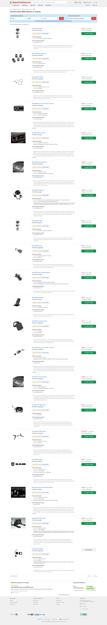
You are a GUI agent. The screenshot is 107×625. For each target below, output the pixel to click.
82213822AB (40, 406)
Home (11, 9)
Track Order (35, 602)
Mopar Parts (58, 600)
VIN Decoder (12, 604)
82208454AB (40, 247)
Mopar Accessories (17, 9)
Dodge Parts (25, 5)
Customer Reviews (13, 602)
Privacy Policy (54, 619)
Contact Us (88, 5)
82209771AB (40, 550)
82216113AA (40, 55)
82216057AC (40, 163)
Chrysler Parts (16, 5)
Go (61, 18)
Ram (31, 9)
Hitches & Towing (25, 9)
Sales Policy (40, 619)
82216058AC (40, 378)
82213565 (40, 222)
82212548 (40, 134)
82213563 (40, 30)
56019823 (40, 274)
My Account (35, 600)
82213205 (40, 192)
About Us (11, 600)
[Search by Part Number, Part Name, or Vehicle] (67, 2)
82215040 (40, 489)
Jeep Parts (32, 5)
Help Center (94, 5)
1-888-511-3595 (85, 609)
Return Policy (47, 619)
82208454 (40, 461)
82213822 (40, 520)
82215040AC (40, 105)
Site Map (58, 604)
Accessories (48, 5)
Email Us (84, 603)
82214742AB (40, 433)
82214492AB (40, 349)
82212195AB (40, 78)
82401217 (40, 299)
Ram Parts (40, 5)
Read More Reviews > (65, 594)
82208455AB (40, 322)
